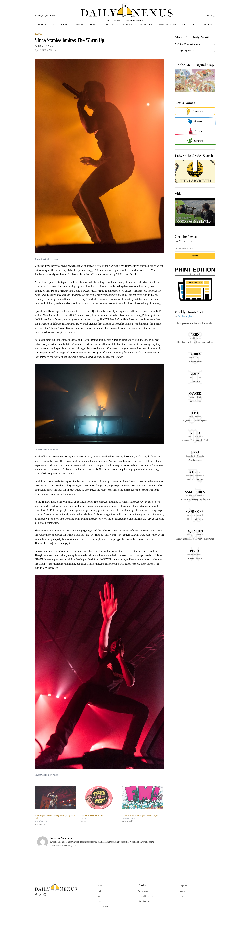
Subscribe (195, 255)
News (40, 25)
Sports (52, 25)
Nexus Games (185, 102)
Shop (181, 896)
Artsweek (79, 25)
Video (152, 25)
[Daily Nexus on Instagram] (44, 894)
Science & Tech (97, 25)
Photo (142, 25)
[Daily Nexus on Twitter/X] (40, 894)
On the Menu (127, 25)
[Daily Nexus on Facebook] (36, 894)
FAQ (99, 901)
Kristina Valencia (46, 46)
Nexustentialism (167, 25)
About (100, 885)
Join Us (100, 896)
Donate (182, 891)
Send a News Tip (145, 896)
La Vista (183, 25)
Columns (207, 25)
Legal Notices (103, 906)
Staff (99, 891)
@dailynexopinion (185, 316)
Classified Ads (144, 901)
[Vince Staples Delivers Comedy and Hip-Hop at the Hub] (55, 797)
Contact (143, 885)
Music (38, 33)
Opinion (65, 25)
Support (184, 885)
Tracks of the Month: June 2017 (90, 815)
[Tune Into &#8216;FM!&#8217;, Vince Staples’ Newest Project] (142, 797)
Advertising (143, 891)
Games (196, 25)
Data (113, 25)
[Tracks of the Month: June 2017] (98, 797)
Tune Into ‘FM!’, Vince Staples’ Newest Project (140, 815)
